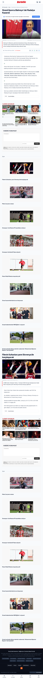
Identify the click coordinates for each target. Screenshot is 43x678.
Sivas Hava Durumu (20, 660)
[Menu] (40, 2)
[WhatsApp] (34, 51)
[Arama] (3, 2)
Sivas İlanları (29, 658)
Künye (15, 665)
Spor (9, 7)
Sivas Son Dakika (6, 658)
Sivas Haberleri (13, 658)
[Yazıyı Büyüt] (30, 51)
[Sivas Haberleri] (21, 2)
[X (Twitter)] (37, 51)
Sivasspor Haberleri (21, 658)
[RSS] (21, 668)
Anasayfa (5, 7)
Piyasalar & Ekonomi (36, 658)
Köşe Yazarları (12, 660)
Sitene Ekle (33, 665)
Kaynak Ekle (36, 16)
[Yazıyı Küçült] (32, 51)
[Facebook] (39, 51)
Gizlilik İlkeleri (26, 665)
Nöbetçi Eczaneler (29, 660)
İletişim (19, 665)
